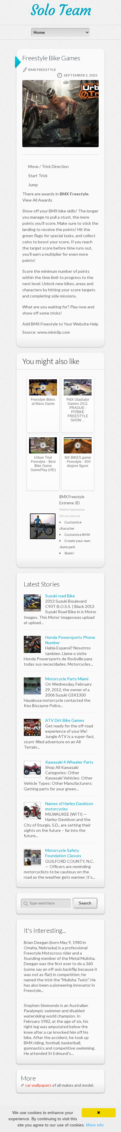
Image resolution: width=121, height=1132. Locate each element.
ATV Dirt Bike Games (64, 720)
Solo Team (61, 10)
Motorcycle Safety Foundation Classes (63, 853)
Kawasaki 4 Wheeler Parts (69, 761)
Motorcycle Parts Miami (66, 678)
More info (95, 1125)
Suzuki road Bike (60, 595)
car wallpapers (38, 1085)
